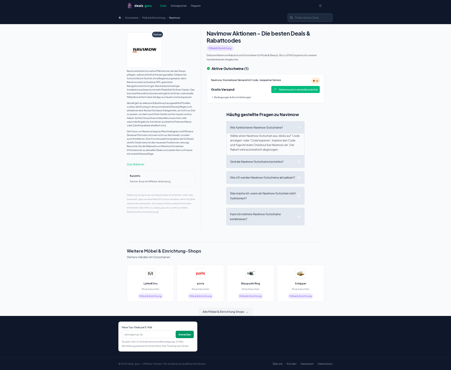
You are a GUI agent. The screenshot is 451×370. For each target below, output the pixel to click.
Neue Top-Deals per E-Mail (137, 327)
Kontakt (291, 363)
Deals (163, 5)
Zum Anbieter (135, 164)
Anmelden (184, 334)
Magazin (196, 5)
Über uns (278, 363)
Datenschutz (325, 363)
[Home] (119, 17)
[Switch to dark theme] (320, 5)
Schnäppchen (179, 5)
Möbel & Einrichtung (153, 17)
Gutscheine (131, 17)
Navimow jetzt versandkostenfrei (298, 89)
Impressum (307, 363)
